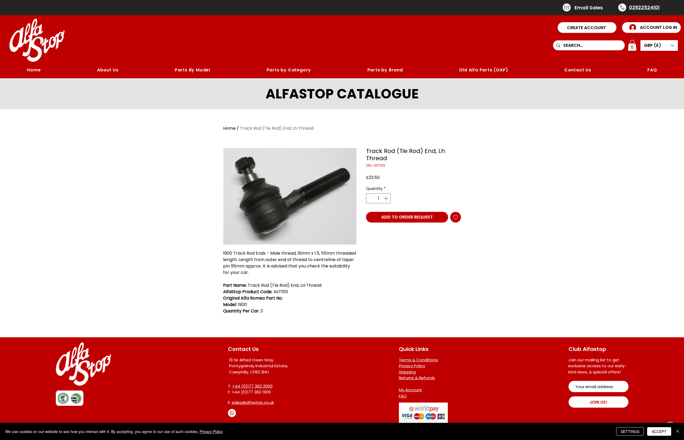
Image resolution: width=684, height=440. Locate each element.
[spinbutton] (378, 198)
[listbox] (659, 45)
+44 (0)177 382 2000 (252, 386)
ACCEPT (659, 431)
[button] (587, 27)
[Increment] (386, 198)
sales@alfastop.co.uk (253, 402)
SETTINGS (630, 431)
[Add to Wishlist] (455, 217)
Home (229, 128)
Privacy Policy (211, 431)
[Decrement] (370, 198)
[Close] (677, 431)
